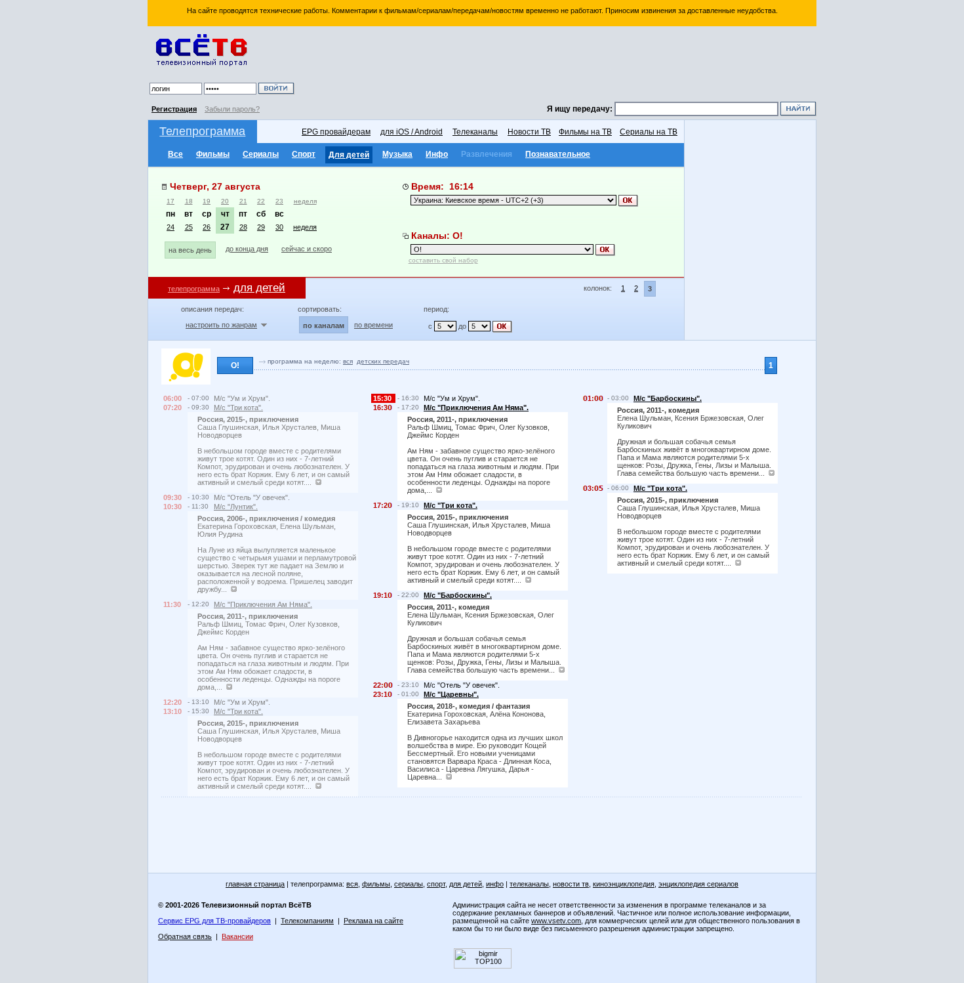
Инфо (437, 154)
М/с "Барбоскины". (458, 595)
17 (170, 201)
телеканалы (529, 884)
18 (189, 201)
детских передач (383, 361)
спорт (436, 884)
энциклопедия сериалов (698, 884)
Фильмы (213, 154)
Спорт (303, 154)
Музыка (397, 154)
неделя (305, 201)
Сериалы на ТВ (648, 131)
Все (175, 154)
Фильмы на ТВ (585, 131)
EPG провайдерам (336, 131)
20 (225, 201)
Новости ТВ (529, 131)
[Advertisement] (557, 65)
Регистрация (174, 109)
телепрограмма (194, 289)
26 (207, 227)
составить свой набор (443, 260)
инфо (495, 884)
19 (207, 201)
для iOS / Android (411, 131)
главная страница (255, 884)
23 (279, 201)
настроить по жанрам (221, 325)
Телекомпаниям (307, 921)
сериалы (408, 884)
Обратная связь (185, 936)
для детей (465, 884)
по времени (373, 325)
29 (261, 227)
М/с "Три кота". (238, 407)
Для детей (349, 154)
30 (279, 227)
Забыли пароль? (232, 109)
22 (261, 201)
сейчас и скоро (306, 249)
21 (243, 201)
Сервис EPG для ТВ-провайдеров (214, 921)
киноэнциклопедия (623, 884)
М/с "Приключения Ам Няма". (263, 604)
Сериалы (261, 154)
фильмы (376, 884)
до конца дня (247, 249)
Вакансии (237, 936)
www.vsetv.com (556, 921)
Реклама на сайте (373, 921)
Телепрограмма (202, 131)
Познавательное (557, 154)
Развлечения (486, 154)
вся (348, 361)
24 (170, 227)
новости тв (571, 884)
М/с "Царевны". (451, 694)
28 (243, 227)
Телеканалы (475, 131)
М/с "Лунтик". (236, 507)
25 (189, 227)
